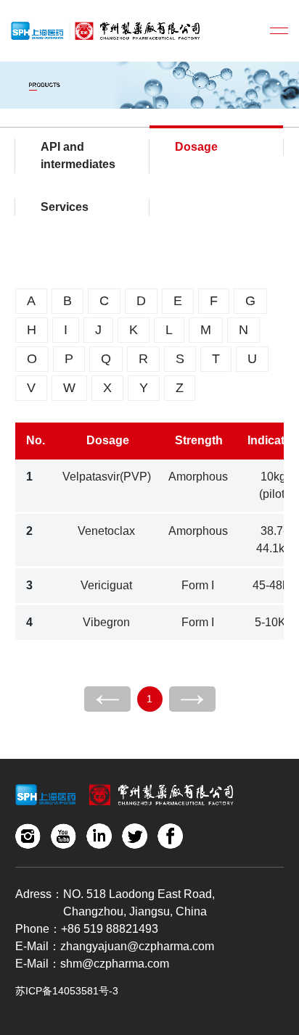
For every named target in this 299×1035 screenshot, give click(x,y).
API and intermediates (78, 155)
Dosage (196, 147)
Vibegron (106, 622)
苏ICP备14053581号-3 (66, 991)
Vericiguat (106, 585)
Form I (197, 585)
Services (65, 207)
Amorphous (198, 476)
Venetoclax (106, 531)
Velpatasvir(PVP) (106, 476)
